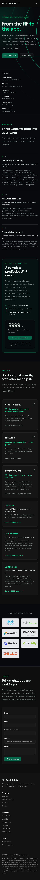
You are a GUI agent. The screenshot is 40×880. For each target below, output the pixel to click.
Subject (7, 738)
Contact (4, 806)
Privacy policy (6, 842)
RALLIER (5, 819)
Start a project (8, 55)
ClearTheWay (6, 816)
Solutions (5, 803)
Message (7, 746)
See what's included (19, 338)
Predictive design (8, 799)
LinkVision (5, 825)
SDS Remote (6, 832)
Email (6, 721)
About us (5, 796)
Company (11, 729)
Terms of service (7, 845)
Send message (14, 759)
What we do (26, 55)
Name (6, 713)
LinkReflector (6, 829)
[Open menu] (36, 3)
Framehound (6, 822)
